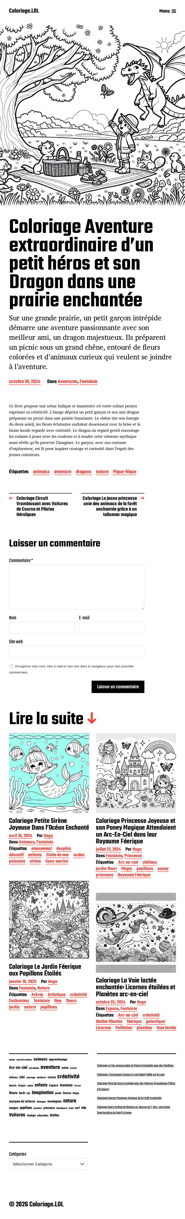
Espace (112, 1009)
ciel (22, 1077)
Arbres (37, 995)
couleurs (41, 1078)
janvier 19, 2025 (23, 982)
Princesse (133, 856)
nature (102, 472)
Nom (12, 618)
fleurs (71, 1001)
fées (58, 1001)
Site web (16, 641)
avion (65, 1067)
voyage (31, 1115)
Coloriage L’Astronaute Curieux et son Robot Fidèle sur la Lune (130, 1074)
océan (79, 855)
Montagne (41, 1102)
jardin (14, 1007)
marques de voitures (22, 1101)
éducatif (16, 855)
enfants (35, 855)
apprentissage (58, 1059)
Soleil (71, 1108)
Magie (126, 869)
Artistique (56, 995)
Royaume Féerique (134, 875)
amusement (41, 849)
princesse (104, 875)
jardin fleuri (106, 869)
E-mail (84, 618)
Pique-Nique (124, 472)
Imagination (42, 1093)
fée (28, 1093)
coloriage (30, 1078)
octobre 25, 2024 (110, 1002)
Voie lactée (166, 1028)
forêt (22, 1093)
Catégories (17, 1154)
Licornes (103, 1028)
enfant (30, 1086)
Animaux (27, 842)
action (12, 1060)
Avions (73, 1068)
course (52, 1077)
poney (163, 869)
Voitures (17, 1115)
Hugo (48, 836)
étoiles (54, 1115)
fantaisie (42, 1001)
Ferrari (77, 1086)
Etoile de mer (57, 855)
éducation (42, 1115)
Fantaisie (88, 382)
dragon (22, 1086)
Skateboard (61, 1108)
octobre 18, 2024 (24, 382)
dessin (12, 1086)
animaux (41, 472)
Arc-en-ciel (128, 862)
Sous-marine (56, 861)
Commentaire (21, 560)
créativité (78, 995)
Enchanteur (19, 1001)
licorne (67, 1093)
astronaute (34, 1068)
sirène (35, 861)
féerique (134, 1022)
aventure (62, 472)
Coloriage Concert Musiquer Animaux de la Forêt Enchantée (129, 1098)
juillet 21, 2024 (108, 849)
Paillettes (124, 1028)
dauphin (63, 849)
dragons (83, 472)
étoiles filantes (109, 1022)
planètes (144, 1028)
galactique (155, 1022)
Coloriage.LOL (24, 11)
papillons (144, 869)
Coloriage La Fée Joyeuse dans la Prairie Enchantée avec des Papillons (135, 1065)
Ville (83, 1108)
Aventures (68, 382)
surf (77, 1108)
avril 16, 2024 (20, 836)
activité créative (24, 1060)
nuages (13, 1108)
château (150, 862)
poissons (17, 861)
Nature (43, 988)
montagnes (54, 1101)
